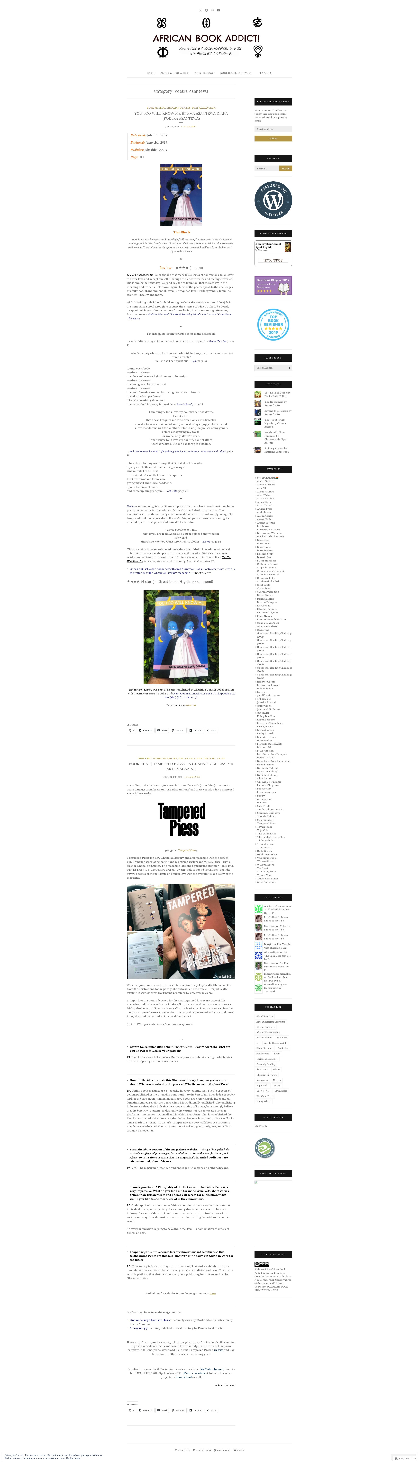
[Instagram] (206, 10)
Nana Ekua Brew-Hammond (273, 761)
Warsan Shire (265, 861)
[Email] (218, 10)
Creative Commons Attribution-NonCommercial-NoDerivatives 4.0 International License (273, 1280)
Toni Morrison (265, 844)
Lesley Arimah (265, 733)
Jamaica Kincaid (266, 702)
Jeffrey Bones (265, 705)
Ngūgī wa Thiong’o (268, 771)
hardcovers (262, 1080)
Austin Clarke (265, 516)
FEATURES (265, 73)
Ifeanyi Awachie (266, 681)
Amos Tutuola (265, 505)
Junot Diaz (263, 712)
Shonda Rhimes (266, 816)
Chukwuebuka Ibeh (268, 581)
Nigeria (277, 1080)
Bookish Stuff (265, 553)
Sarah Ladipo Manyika (270, 809)
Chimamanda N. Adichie (271, 571)
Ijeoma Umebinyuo (268, 685)
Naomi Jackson (265, 764)
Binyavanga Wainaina (269, 533)
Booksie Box (264, 557)
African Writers (264, 1037)
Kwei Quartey (265, 726)
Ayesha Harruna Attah (275, 1043)
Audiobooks (264, 512)
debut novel (262, 1069)
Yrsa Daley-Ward (266, 871)
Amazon (190, 705)
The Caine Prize (266, 833)
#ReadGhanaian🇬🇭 (267, 477)
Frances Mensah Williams (272, 619)
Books (277, 1053)
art (257, 1043)
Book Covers (264, 543)
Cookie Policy (73, 1458)
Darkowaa (270, 926)
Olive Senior (264, 778)
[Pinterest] (212, 10)
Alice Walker (264, 495)
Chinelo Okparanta (268, 574)
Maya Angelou (265, 750)
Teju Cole (262, 830)
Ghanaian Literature (266, 1075)
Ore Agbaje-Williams (269, 781)
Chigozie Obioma (267, 567)
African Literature (265, 1027)
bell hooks (263, 526)
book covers (262, 1053)
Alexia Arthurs (265, 491)
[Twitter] (200, 10)
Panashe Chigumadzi (269, 785)
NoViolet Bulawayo (268, 775)
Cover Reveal (264, 588)
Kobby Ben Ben (266, 716)
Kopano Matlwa (266, 719)
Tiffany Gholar (266, 840)
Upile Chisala (265, 851)
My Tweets (261, 1126)
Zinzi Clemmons (266, 882)
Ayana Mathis (265, 519)
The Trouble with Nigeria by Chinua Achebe (275, 423)
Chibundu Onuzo (267, 564)
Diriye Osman (265, 595)
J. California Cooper (268, 695)
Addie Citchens (265, 481)
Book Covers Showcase (236, 73)
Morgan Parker (266, 757)
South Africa (280, 1091)
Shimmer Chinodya (268, 813)
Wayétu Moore (265, 864)
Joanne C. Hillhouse (268, 709)
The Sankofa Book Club (271, 837)
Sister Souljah (265, 820)
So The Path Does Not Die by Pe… (277, 956)
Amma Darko (264, 502)
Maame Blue (264, 740)
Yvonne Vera (264, 875)
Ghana (276, 1069)
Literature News (266, 737)
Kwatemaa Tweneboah (270, 723)
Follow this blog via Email (273, 102)
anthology (282, 1037)
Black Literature (264, 1048)
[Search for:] (273, 168)
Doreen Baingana (267, 602)
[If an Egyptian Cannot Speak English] (288, 251)
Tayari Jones (264, 826)
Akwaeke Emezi (266, 484)
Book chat (145, 758)
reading (261, 802)
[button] (145, 908)
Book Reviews (203, 73)
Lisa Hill (269, 917)
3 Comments (189, 126)
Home (151, 73)
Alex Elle (262, 488)
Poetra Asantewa (203, 108)
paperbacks (262, 1085)
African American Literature (270, 1022)
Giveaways (263, 630)
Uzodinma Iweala (267, 854)
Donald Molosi (265, 598)
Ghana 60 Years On (268, 623)
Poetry (261, 795)
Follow (273, 138)
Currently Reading (268, 591)
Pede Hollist (264, 788)
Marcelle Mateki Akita (269, 744)
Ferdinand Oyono (267, 612)
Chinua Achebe (266, 578)
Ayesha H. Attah (266, 522)
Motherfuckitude (195, 1373)
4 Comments (192, 777)
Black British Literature (270, 536)
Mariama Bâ (264, 747)
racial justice (264, 799)
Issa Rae (261, 692)
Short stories (262, 1091)
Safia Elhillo (264, 806)
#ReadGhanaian (264, 1016)
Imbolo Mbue (265, 688)
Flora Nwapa (264, 616)
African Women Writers (268, 1032)
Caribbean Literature (267, 1059)
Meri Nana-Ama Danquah (272, 754)
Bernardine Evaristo (269, 529)
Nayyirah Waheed (267, 768)
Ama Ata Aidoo (265, 498)
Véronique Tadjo (267, 858)
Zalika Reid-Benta (267, 878)
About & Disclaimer (174, 73)
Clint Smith (264, 585)
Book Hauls (263, 547)
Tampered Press (214, 758)
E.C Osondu (264, 605)
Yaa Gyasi (262, 868)
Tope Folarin (264, 847)
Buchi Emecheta (266, 560)
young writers (263, 1101)
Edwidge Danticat (267, 609)
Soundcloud (184, 1377)
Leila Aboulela (265, 730)
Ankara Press (264, 509)
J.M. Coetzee (264, 699)
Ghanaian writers (178, 108)
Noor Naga (262, 250)
